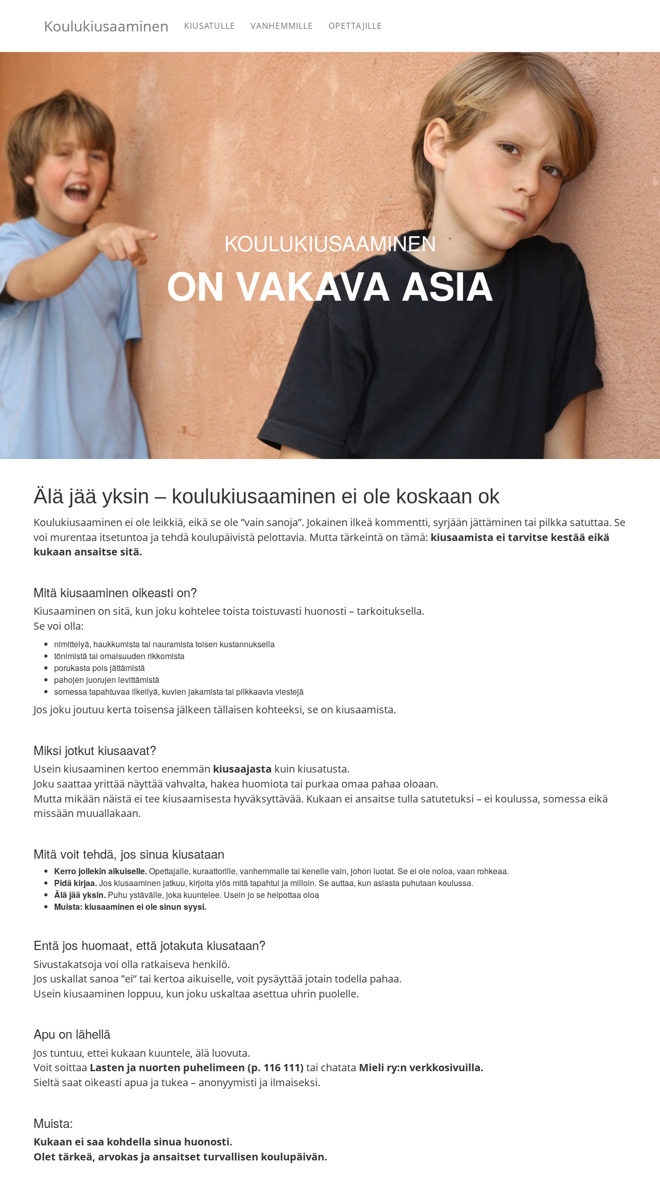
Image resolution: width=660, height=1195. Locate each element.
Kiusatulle (209, 25)
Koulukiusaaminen (106, 26)
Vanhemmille (282, 25)
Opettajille (355, 25)
